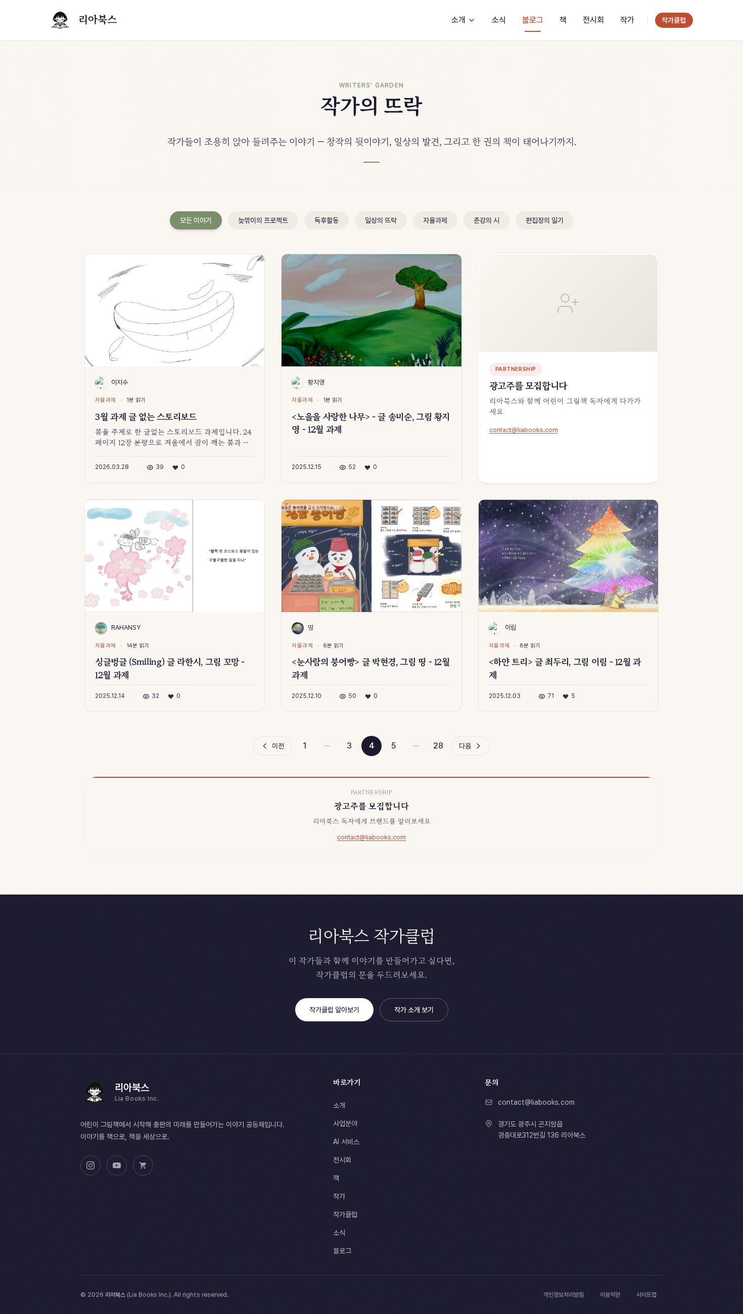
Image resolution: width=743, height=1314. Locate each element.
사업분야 (345, 1123)
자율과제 (435, 220)
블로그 (342, 1251)
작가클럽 (345, 1214)
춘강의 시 (486, 220)
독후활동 (326, 220)
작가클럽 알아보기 (334, 1010)
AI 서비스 (346, 1142)
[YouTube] (117, 1165)
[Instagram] (90, 1165)
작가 (339, 1196)
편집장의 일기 (545, 220)
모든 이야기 (196, 220)
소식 (339, 1233)
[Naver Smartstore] (143, 1165)
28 (438, 745)
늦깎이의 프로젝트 (263, 220)
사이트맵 (646, 1294)
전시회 (342, 1160)
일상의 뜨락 (381, 220)
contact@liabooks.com (523, 430)
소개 (339, 1105)
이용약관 (610, 1294)
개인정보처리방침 (563, 1294)
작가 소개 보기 (414, 1010)
